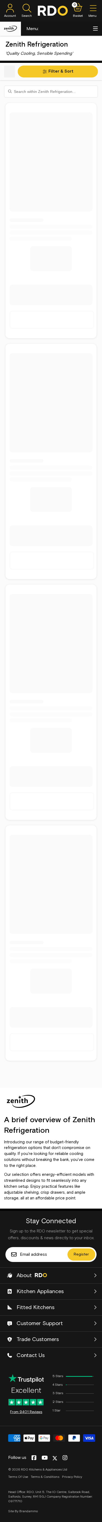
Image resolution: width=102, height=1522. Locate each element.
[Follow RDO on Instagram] (64, 1458)
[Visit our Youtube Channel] (44, 1458)
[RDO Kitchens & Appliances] (53, 11)
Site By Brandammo (23, 1511)
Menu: (32, 29)
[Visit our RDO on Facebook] (33, 1458)
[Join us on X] (54, 1458)
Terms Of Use (18, 1477)
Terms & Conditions (45, 1477)
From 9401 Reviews (26, 1412)
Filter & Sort (60, 71)
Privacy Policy (72, 1477)
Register (81, 1254)
